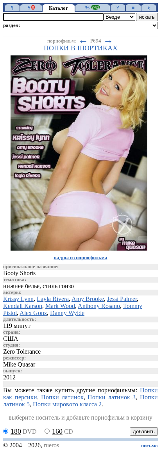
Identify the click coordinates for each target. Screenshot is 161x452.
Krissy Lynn (18, 298)
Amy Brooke (88, 298)
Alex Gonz (33, 313)
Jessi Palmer (122, 298)
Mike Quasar (19, 364)
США (10, 338)
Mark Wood (60, 306)
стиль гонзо (58, 286)
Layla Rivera (53, 298)
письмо (149, 445)
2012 (9, 377)
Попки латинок (62, 397)
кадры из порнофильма (80, 257)
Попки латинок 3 (112, 397)
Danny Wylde (67, 313)
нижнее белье (21, 286)
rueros (51, 445)
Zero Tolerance (22, 351)
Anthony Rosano (99, 306)
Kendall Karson (22, 306)
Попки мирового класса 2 (67, 404)
